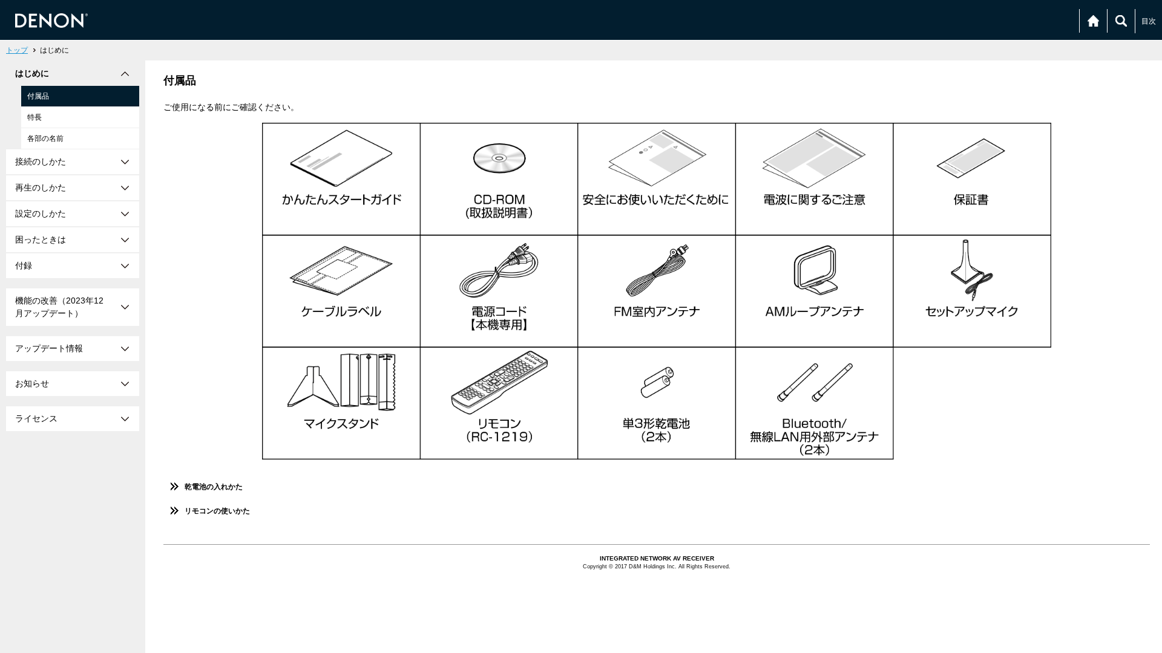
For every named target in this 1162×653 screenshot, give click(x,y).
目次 (1148, 21)
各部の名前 (45, 138)
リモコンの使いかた (217, 511)
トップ (17, 50)
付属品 (38, 96)
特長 (34, 117)
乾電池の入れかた (214, 486)
